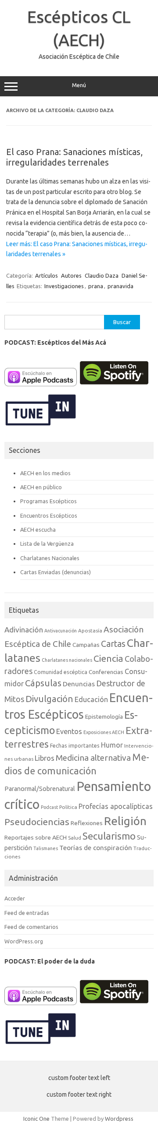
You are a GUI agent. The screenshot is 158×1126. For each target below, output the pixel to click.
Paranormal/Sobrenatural (39, 788)
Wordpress (119, 1118)
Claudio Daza (101, 275)
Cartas (113, 644)
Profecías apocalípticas (116, 806)
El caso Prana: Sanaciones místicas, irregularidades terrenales (74, 157)
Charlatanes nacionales (67, 660)
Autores (71, 275)
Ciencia (108, 658)
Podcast (49, 807)
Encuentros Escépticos (48, 515)
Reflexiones (87, 822)
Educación (91, 699)
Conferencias (106, 671)
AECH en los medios (45, 473)
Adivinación (23, 629)
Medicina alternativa (93, 757)
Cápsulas (43, 683)
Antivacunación (60, 630)
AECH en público (41, 487)
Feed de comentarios (31, 927)
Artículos (46, 275)
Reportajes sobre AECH (35, 837)
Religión (125, 821)
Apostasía (90, 630)
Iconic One (36, 1118)
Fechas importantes (75, 745)
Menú (79, 85)
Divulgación (49, 699)
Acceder (14, 898)
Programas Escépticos (48, 501)
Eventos (69, 731)
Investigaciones (64, 286)
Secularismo (109, 835)
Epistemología (104, 716)
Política (68, 807)
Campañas (86, 644)
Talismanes (45, 848)
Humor (112, 745)
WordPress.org (23, 941)
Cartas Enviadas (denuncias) (55, 572)
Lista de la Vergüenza (47, 543)
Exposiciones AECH (103, 732)
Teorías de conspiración (95, 847)
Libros (44, 758)
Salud (74, 837)
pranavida (120, 286)
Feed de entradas (26, 913)
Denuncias (79, 684)
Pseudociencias (36, 822)
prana (95, 286)
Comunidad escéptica (60, 672)
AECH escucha (38, 529)
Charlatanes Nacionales (49, 558)
